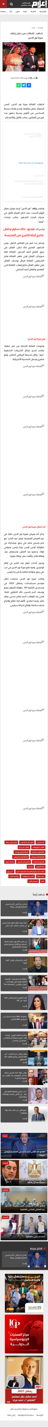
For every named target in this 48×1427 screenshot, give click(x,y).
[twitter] (24, 85)
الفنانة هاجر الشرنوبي (20, 857)
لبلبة (42, 881)
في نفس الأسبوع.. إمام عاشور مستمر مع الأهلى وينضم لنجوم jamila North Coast (15, 944)
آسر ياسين (40, 842)
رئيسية (30, 867)
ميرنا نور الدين (33, 881)
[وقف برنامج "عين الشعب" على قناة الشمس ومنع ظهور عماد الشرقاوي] (37, 1058)
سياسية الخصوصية (26, 1415)
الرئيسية (43, 11)
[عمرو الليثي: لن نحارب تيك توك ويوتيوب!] (37, 1114)
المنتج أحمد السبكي (23, 862)
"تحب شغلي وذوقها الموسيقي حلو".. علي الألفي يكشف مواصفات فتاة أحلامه (14, 1094)
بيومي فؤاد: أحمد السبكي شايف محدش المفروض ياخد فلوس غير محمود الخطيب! (14, 1075)
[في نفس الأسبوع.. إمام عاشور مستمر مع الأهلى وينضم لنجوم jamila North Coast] (37, 946)
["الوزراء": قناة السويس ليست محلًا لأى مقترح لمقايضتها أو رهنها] (24, 1173)
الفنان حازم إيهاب (38, 847)
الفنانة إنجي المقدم (38, 852)
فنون (18, 11)
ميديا (25, 11)
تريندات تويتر (10, 862)
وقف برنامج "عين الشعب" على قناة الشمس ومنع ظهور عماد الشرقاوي (15, 1056)
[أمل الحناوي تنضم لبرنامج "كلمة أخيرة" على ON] (37, 1002)
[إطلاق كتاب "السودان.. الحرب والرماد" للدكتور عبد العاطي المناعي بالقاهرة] (24, 1200)
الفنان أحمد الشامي (26, 842)
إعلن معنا (11, 1415)
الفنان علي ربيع (24, 847)
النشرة (33, 11)
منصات (3, 11)
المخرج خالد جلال (38, 862)
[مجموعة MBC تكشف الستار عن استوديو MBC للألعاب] (37, 1021)
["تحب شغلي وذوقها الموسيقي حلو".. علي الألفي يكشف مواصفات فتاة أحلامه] (37, 1096)
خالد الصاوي (40, 867)
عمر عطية (40, 876)
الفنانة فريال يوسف (21, 852)
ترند (10, 11)
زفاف (34, 208)
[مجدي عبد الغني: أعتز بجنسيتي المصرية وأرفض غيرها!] (37, 908)
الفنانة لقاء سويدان (37, 857)
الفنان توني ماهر (11, 842)
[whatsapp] (18, 85)
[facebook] (29, 85)
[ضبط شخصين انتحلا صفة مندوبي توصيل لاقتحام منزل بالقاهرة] (24, 1227)
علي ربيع (10, 871)
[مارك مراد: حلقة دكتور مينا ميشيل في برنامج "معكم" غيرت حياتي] (37, 927)
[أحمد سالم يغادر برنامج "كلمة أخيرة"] (37, 964)
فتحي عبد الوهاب (28, 876)
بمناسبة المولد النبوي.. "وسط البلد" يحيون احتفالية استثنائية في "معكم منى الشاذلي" (15, 1038)
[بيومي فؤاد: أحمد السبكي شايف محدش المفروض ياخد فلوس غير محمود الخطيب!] (37, 1077)
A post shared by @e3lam (32, 197)
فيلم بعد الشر (14, 876)
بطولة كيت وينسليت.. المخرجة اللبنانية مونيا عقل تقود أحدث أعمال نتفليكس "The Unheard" (15, 981)
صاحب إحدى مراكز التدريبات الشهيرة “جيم (30, 871)
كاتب (33, 78)
